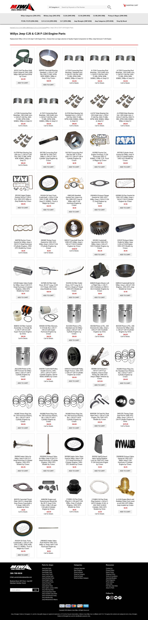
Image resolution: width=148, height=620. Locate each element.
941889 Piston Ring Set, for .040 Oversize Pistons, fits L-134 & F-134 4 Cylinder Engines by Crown (74, 417)
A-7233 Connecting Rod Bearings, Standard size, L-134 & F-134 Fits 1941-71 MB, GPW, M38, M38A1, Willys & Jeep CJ (74, 74)
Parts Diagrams (110, 580)
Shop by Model (78, 576)
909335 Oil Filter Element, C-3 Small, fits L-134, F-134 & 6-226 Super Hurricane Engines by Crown (48, 330)
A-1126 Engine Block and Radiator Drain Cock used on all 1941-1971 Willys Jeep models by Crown (125, 502)
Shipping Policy (110, 574)
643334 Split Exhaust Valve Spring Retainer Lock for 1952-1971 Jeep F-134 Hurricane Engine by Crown (99, 460)
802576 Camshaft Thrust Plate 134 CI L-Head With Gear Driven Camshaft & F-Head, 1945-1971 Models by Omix (23, 503)
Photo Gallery (110, 582)
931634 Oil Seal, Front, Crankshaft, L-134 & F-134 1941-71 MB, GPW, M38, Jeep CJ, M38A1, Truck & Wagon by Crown (48, 199)
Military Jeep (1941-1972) (52, 16)
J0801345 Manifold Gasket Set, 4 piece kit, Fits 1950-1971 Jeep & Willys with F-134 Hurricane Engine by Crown (74, 200)
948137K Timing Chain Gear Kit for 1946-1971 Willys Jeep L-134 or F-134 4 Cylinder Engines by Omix (125, 417)
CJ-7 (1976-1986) (65, 21)
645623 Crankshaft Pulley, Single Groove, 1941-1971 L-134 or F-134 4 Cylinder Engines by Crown (74, 372)
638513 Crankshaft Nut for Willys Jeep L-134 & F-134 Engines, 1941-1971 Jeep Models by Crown (125, 286)
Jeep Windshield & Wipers (50, 599)
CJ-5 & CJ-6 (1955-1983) (49, 21)
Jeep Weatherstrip (47, 597)
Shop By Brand (122, 21)
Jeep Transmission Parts (49, 595)
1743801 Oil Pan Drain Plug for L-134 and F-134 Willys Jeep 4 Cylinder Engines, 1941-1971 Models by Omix (74, 503)
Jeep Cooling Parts (47, 576)
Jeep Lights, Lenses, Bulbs (50, 588)
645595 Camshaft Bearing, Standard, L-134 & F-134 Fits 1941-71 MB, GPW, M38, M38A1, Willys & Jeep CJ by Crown (48, 74)
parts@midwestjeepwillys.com (23, 577)
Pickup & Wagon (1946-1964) (117, 16)
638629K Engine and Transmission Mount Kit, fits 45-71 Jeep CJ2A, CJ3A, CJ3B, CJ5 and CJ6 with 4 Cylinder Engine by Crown (48, 504)
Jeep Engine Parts (47, 580)
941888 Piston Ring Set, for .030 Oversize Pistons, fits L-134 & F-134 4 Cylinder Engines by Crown (48, 417)
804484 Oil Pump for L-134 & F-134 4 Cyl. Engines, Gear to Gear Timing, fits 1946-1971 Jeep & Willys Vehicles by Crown (99, 373)
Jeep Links (109, 584)
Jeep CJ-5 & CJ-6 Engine (38, 28)
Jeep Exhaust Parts (47, 582)
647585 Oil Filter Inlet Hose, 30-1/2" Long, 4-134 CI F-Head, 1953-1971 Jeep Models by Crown (48, 286)
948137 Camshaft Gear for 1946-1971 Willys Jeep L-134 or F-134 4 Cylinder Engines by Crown (74, 243)
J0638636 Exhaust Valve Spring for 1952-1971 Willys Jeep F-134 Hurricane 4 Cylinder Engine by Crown (125, 460)
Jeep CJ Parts (110, 588)
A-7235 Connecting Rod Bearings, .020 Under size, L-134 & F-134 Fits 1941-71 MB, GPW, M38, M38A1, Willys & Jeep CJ (125, 74)
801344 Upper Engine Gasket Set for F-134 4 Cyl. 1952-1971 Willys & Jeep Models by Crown (22, 198)
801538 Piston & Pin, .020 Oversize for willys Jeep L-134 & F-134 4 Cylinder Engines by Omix (99, 329)
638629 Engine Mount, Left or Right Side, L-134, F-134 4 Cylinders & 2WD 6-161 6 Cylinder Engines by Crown (99, 287)
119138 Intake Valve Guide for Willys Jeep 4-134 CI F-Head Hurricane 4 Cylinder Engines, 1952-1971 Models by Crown (22, 287)
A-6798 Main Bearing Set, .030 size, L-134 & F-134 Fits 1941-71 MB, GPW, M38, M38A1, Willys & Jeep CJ (23, 156)
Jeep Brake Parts (47, 572)
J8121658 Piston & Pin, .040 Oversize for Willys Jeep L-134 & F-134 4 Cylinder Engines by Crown (22, 372)
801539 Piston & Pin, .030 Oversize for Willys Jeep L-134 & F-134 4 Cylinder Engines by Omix (125, 329)
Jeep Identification (111, 578)
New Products (78, 570)
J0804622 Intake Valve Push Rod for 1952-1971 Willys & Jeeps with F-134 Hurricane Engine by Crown (48, 544)
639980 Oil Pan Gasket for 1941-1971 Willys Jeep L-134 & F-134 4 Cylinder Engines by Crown (125, 198)
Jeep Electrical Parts (48, 578)
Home (12, 28)
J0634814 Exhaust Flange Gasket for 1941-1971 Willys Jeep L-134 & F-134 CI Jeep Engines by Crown (99, 199)
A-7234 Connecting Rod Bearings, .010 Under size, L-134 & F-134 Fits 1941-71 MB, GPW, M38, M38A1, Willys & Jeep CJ (99, 74)
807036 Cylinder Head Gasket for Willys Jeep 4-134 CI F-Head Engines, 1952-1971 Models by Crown (125, 156)
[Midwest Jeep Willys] (22, 7)
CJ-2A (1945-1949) (69, 16)
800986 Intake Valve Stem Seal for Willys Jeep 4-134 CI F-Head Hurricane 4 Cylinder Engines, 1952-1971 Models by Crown (74, 460)
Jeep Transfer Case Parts (49, 593)
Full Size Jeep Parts (112, 586)
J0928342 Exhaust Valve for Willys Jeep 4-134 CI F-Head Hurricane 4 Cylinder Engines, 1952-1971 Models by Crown (48, 460)
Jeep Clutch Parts (47, 574)
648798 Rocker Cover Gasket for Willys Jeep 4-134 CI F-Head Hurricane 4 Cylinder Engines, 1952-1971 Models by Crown (23, 244)
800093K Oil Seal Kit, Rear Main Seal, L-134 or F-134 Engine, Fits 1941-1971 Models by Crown (99, 416)
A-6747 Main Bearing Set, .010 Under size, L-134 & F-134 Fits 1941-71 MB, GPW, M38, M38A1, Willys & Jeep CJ (99, 117)
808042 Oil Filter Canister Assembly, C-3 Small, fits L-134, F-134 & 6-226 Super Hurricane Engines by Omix (23, 330)
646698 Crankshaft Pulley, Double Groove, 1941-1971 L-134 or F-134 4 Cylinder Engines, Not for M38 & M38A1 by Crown (48, 372)
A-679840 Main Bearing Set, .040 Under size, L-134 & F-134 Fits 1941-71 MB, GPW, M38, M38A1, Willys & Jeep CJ (125, 117)
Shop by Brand (78, 572)
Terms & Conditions (111, 576)
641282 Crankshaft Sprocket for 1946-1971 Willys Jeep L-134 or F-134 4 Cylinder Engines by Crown (99, 244)
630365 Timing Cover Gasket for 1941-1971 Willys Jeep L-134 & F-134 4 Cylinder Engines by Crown (48, 244)
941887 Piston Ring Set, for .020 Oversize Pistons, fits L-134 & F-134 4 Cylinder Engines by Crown (23, 417)
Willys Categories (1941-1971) (30, 16)
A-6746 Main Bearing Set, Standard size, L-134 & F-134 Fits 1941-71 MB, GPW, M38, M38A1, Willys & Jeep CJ (74, 117)
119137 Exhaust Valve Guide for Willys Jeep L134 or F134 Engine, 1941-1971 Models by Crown (125, 244)
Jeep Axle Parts (46, 568)
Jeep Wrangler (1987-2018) (83, 21)
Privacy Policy (110, 570)
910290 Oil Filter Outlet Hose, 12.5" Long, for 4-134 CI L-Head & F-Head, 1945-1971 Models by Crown (74, 287)
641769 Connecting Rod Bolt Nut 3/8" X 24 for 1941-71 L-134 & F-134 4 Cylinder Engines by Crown (74, 156)
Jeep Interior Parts (47, 586)
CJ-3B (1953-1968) (99, 16)
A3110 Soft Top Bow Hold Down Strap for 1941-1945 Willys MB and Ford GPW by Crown (23, 73)
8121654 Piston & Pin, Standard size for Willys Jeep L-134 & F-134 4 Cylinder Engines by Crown (74, 330)
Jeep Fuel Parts (46, 584)
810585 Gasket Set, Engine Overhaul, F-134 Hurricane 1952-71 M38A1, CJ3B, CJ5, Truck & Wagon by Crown (99, 156)
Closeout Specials (79, 568)
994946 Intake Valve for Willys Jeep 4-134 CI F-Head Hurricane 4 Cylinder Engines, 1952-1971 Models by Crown (23, 460)
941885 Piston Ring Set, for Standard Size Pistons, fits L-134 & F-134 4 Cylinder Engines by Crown (125, 373)
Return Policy (110, 572)
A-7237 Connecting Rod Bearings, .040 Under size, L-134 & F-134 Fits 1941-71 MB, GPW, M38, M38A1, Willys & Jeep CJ (48, 117)
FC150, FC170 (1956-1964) (29, 21)
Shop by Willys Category (81, 578)
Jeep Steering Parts (48, 590)
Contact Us (109, 568)
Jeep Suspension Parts (49, 592)
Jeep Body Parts (47, 570)
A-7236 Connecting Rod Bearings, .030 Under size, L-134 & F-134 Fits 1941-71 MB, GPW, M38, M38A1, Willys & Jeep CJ (23, 117)
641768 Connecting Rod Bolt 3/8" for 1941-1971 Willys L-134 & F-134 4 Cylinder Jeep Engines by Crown (48, 156)
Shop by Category (79, 574)
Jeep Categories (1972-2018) (104, 21)
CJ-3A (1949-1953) (84, 16)
